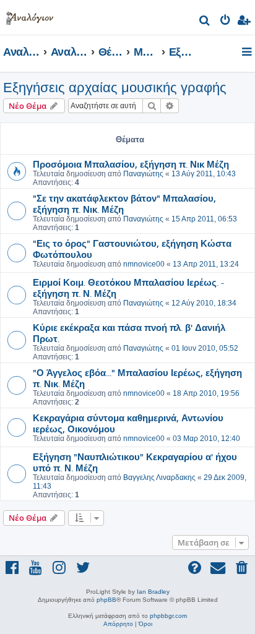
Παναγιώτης (143, 173)
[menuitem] (205, 22)
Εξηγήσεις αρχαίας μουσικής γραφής (115, 87)
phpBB (106, 599)
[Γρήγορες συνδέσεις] (248, 52)
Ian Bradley (153, 591)
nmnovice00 (144, 264)
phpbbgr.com (168, 615)
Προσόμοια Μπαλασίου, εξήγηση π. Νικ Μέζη (131, 163)
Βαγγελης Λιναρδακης (159, 477)
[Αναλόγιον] (29, 15)
